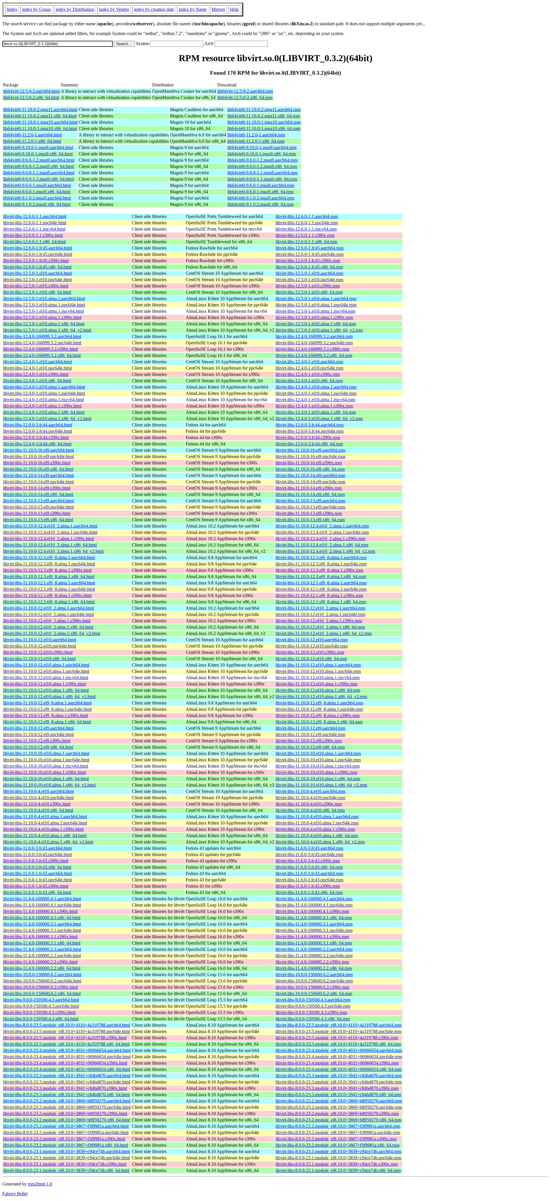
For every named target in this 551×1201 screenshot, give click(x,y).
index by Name (193, 9)
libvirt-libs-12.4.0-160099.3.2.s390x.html (40, 349)
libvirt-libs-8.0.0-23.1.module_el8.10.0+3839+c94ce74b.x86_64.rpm (338, 1170)
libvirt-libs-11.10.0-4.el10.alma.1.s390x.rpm (315, 829)
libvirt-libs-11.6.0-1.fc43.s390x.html (35, 886)
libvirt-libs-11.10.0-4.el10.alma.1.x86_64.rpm (317, 835)
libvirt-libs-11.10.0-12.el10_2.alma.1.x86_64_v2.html (51, 633)
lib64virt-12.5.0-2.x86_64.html (31, 97)
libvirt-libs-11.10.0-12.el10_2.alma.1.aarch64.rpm (320, 608)
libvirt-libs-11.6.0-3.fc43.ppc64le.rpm (309, 854)
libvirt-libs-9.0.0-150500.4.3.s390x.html (39, 1012)
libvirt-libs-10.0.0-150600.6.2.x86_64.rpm (314, 993)
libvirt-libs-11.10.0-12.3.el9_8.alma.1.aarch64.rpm (321, 557)
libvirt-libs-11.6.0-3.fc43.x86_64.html (37, 867)
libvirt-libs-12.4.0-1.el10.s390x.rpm (308, 374)
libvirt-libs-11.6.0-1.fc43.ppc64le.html (37, 879)
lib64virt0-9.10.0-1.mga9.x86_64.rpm (261, 153)
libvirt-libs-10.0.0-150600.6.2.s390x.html (40, 987)
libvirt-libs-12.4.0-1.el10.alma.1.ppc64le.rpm (316, 393)
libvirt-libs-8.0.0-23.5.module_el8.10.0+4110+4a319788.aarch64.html (66, 1025)
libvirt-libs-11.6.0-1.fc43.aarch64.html (37, 873)
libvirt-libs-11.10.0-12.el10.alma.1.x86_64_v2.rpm (321, 696)
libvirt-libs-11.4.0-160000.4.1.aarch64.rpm (314, 898)
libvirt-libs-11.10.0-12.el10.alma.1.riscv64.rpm (318, 677)
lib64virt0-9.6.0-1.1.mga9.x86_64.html (38, 179)
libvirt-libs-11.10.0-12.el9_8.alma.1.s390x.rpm (318, 715)
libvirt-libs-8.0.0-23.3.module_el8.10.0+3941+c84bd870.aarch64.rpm (339, 1075)
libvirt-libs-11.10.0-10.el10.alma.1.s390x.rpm (316, 772)
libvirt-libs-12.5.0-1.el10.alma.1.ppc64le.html (44, 304)
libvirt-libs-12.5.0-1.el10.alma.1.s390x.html (42, 317)
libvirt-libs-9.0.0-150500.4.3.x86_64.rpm (313, 1018)
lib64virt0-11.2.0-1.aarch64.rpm (256, 134)
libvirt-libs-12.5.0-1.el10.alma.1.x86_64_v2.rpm (319, 330)
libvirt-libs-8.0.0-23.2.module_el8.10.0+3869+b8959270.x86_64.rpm (338, 1119)
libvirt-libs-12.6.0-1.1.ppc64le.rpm (307, 222)
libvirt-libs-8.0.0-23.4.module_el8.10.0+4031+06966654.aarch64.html (67, 1050)
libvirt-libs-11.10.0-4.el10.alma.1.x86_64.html (44, 835)
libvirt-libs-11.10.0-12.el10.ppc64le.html (39, 646)
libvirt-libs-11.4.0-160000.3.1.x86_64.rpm (314, 943)
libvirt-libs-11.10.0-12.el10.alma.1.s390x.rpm (316, 683)
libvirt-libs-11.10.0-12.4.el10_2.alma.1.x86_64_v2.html (53, 551)
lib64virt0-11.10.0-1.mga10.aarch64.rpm (264, 122)
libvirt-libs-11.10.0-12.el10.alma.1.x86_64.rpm (318, 690)
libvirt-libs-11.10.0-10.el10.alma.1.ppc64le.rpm (318, 759)
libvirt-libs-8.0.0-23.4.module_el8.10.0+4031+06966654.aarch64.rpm (339, 1050)
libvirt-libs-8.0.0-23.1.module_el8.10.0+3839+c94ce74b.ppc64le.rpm (338, 1157)
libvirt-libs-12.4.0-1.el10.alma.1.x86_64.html (43, 412)
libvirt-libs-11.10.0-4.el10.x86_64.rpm (310, 810)
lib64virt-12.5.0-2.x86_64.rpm (244, 97)
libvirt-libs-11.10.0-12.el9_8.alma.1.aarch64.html (47, 702)
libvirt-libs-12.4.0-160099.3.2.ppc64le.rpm (314, 342)
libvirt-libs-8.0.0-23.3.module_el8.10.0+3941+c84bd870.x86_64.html (66, 1094)
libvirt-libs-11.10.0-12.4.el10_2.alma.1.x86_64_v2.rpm (325, 551)
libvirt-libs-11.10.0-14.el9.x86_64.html (38, 494)
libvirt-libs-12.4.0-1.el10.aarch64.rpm (309, 361)
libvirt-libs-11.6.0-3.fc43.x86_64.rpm (309, 867)
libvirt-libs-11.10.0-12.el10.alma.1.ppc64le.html (46, 671)
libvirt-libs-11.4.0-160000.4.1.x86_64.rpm (314, 917)
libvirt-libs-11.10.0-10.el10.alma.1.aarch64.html (46, 753)
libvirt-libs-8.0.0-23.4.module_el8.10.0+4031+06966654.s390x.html (65, 1063)
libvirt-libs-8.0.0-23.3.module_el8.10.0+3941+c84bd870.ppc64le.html (66, 1082)
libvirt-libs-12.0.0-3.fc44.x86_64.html (37, 443)
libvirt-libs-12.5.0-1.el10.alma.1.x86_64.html (43, 323)
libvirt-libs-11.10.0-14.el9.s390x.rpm (309, 488)
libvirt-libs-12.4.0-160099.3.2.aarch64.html (42, 336)
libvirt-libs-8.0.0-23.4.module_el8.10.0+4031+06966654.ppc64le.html (67, 1056)
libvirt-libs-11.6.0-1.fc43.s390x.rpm (308, 886)
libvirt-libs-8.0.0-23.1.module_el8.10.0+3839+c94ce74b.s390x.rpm (337, 1164)
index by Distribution (75, 9)
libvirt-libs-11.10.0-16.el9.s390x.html (36, 462)
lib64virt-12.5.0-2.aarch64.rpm (245, 91)
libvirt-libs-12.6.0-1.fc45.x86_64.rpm (309, 266)
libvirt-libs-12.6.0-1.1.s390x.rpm (305, 235)
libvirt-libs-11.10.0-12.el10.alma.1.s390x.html (44, 683)
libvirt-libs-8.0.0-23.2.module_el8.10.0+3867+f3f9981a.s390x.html (64, 1138)
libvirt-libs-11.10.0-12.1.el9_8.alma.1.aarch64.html (49, 582)
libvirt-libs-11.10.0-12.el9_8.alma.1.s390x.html (45, 715)
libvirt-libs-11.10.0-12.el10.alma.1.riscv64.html (45, 677)
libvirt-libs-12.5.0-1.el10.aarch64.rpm (309, 273)
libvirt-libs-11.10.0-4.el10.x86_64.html (38, 810)
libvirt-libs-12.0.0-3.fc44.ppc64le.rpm (310, 431)
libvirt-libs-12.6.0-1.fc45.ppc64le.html (37, 254)
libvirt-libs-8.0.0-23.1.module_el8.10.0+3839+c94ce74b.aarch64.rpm (338, 1151)
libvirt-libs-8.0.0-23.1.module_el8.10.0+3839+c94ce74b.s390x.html (64, 1164)
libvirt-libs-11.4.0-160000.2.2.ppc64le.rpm (314, 955)
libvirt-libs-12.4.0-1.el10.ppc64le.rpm (309, 368)
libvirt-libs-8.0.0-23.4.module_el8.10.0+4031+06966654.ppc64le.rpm (339, 1056)
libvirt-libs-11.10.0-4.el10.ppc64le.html (38, 797)
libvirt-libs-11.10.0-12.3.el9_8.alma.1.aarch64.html (49, 557)
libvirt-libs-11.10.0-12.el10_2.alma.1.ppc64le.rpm (320, 614)
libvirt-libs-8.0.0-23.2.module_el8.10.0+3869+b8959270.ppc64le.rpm (339, 1107)
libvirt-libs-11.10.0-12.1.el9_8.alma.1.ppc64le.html (49, 589)
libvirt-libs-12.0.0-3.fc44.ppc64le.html (37, 431)
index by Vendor (114, 9)
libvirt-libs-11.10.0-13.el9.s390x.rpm (309, 513)
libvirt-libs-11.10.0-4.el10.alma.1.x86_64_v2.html (48, 841)
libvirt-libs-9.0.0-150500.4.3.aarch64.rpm (313, 999)
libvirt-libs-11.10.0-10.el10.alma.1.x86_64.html (46, 778)
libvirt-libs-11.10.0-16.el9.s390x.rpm (309, 462)
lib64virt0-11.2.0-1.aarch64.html (32, 134)
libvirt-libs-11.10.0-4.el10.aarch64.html (38, 791)
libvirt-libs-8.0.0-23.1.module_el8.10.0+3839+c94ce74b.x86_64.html (66, 1170)
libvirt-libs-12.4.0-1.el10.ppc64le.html (37, 368)
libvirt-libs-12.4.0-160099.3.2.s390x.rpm (312, 349)
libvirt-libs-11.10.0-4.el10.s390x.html (36, 804)
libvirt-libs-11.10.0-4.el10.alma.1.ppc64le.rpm (317, 822)
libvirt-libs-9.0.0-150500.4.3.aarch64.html (41, 999)
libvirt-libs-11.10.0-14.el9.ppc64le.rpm (310, 481)
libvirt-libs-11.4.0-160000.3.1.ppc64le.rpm (314, 930)
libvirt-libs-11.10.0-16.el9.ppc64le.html (38, 456)
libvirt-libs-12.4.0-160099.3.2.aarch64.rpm (314, 336)
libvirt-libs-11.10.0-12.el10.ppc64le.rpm (312, 646)
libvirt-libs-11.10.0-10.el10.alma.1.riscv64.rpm (318, 766)
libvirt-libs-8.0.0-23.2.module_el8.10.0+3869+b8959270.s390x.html (65, 1113)
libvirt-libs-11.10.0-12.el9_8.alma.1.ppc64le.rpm (319, 709)
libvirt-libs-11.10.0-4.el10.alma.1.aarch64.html (45, 816)
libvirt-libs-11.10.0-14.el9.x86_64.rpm (310, 494)
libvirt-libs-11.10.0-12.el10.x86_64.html (39, 658)
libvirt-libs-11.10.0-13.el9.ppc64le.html (38, 507)
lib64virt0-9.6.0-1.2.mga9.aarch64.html (38, 160)
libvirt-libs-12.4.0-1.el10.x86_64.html (37, 380)
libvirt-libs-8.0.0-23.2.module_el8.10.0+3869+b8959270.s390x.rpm (337, 1113)
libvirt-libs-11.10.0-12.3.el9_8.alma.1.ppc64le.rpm (321, 563)
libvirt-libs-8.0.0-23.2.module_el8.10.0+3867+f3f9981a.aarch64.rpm (338, 1126)
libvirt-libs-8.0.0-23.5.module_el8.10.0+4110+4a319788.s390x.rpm (337, 1037)
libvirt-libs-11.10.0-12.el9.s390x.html (36, 740)
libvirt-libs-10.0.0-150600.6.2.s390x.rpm (312, 987)
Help (234, 9)
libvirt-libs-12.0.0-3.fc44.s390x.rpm (308, 437)
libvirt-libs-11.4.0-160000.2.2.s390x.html (40, 961)
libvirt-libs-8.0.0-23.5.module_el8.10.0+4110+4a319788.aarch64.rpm (338, 1025)
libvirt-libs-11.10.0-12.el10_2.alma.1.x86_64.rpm (320, 627)
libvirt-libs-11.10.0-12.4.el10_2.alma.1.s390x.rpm (320, 538)
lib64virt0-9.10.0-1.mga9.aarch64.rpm (261, 147)
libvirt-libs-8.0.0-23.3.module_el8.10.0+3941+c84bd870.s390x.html (65, 1088)
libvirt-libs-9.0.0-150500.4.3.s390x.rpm (311, 1012)
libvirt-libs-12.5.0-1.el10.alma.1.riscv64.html (43, 311)
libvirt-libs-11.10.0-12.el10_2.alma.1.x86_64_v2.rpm (324, 633)
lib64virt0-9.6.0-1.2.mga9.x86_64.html (38, 166)
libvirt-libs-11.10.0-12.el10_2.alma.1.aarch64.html (48, 608)
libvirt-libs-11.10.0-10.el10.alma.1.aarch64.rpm (318, 753)
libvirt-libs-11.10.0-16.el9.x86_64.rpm (310, 469)
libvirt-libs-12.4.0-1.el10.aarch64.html (37, 361)
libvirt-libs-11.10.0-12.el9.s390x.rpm (309, 740)
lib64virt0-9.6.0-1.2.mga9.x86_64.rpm (262, 166)
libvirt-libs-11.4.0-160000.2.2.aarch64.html (42, 949)
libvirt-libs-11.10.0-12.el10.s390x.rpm (310, 652)
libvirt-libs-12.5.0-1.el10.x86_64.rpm (309, 292)
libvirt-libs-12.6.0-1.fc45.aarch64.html (37, 248)
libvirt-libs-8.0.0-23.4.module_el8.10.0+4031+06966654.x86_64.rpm (338, 1069)
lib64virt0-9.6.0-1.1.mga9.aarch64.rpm (262, 172)
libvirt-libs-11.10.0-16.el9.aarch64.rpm (310, 450)
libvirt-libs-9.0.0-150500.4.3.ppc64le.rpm (313, 1006)
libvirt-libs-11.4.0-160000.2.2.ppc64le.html (42, 955)
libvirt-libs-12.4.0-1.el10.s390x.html (35, 374)
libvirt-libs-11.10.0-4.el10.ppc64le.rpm (310, 797)
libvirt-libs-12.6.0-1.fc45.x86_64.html (37, 266)
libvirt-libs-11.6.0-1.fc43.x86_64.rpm (309, 892)
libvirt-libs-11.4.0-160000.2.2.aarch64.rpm (314, 949)
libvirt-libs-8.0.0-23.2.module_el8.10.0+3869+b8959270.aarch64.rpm (339, 1100)
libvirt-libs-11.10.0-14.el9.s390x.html (36, 488)
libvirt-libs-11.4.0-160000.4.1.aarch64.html (42, 898)
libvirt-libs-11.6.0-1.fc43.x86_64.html (37, 892)
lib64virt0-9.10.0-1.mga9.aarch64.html (38, 147)
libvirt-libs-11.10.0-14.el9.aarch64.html (38, 475)
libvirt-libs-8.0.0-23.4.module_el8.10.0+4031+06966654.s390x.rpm (337, 1063)
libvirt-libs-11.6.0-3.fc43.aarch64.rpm (309, 848)
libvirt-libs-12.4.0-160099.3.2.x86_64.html (42, 355)
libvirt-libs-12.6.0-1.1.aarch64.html (34, 216)
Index (12, 9)
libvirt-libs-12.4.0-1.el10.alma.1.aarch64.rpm (316, 387)
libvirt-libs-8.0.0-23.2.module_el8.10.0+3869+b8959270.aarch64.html (67, 1100)
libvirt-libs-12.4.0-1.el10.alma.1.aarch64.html (44, 387)
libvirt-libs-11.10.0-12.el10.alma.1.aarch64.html (46, 665)
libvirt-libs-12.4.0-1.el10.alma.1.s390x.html (42, 405)
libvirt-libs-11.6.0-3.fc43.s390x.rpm (308, 860)
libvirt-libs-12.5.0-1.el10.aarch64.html (37, 273)
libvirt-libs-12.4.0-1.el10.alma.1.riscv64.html (43, 399)
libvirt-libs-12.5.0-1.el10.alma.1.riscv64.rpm (315, 311)
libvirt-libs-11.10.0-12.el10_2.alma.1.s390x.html (46, 620)
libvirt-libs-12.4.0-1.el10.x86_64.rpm (309, 380)
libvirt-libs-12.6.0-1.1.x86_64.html (34, 241)
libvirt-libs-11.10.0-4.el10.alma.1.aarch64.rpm (317, 816)
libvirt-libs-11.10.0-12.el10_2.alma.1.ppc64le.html (48, 614)
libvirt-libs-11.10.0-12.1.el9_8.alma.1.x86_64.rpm (321, 601)
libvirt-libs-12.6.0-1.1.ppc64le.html (34, 222)
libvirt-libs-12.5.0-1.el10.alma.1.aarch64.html (44, 298)
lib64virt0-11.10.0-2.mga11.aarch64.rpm (263, 109)
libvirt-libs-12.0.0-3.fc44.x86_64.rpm (309, 443)
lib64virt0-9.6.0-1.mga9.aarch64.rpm (260, 185)
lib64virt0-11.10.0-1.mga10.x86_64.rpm (263, 128)
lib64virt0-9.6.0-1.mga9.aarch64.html (37, 185)
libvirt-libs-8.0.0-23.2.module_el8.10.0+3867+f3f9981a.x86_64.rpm (337, 1145)
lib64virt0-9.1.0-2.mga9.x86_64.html (36, 204)
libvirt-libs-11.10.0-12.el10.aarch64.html (39, 639)
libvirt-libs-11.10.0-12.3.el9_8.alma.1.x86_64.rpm (321, 576)
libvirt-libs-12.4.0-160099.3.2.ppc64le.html (42, 342)
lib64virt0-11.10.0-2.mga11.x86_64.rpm (263, 115)
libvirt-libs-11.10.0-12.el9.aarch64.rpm (310, 728)
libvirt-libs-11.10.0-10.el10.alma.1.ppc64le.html (46, 759)
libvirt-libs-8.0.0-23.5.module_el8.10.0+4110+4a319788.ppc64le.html (66, 1031)
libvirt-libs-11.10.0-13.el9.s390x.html (36, 513)
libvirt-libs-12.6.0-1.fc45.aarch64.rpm (310, 248)
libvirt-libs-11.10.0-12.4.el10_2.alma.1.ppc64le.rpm (322, 532)
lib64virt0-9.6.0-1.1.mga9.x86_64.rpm (262, 179)
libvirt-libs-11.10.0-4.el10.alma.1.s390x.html (43, 829)
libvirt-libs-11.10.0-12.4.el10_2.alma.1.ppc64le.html (50, 532)
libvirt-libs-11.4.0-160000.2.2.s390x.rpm (312, 961)
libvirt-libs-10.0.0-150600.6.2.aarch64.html (42, 974)
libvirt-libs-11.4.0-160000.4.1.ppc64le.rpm (314, 905)
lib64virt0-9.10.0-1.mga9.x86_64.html (38, 153)
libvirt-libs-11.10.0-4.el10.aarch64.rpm (310, 791)
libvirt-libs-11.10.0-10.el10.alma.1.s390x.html (44, 772)
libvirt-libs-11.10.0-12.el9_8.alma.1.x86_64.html (47, 721)
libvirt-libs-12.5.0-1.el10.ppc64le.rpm (309, 279)
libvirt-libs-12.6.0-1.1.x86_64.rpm (306, 241)
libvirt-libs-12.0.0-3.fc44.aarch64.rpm (310, 424)
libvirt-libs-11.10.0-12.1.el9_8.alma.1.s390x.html (47, 595)
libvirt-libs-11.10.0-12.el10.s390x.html (38, 652)
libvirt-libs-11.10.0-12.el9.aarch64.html (38, 728)
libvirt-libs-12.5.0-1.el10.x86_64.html (37, 292)
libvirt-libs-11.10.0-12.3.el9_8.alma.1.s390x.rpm (319, 570)
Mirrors (218, 9)
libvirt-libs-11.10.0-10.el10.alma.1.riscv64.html (45, 766)
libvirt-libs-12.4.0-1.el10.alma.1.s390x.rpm (314, 405)
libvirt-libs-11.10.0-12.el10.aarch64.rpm (312, 639)
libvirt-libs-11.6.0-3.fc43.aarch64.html (37, 848)
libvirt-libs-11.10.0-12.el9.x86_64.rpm (310, 747)
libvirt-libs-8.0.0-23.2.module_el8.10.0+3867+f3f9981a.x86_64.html (65, 1145)
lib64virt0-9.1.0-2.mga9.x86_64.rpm (260, 204)
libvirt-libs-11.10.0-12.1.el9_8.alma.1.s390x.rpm (319, 595)
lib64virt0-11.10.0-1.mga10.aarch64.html (40, 122)
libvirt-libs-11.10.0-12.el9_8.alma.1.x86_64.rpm (319, 721)
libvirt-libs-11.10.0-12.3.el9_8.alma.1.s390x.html (47, 570)
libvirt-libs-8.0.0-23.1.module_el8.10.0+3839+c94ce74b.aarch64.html (66, 1151)
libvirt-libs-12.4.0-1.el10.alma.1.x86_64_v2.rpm (319, 418)
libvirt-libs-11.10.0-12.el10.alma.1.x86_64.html (46, 690)
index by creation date (154, 9)
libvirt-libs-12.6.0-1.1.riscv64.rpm (306, 229)
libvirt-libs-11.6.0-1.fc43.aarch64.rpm (309, 873)
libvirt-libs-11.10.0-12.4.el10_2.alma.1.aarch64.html (50, 526)
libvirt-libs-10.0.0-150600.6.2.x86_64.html (42, 993)
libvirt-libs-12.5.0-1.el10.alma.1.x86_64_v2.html (47, 330)
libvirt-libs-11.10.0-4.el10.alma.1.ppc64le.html (45, 822)
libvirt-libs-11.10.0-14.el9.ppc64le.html (38, 481)
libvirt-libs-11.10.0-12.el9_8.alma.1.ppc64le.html (47, 709)
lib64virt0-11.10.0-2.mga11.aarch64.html (40, 109)
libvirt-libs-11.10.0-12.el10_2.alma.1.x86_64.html (48, 627)
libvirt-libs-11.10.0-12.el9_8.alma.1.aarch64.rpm (319, 702)
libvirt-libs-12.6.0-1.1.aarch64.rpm (307, 216)
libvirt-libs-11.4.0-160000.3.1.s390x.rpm (312, 936)
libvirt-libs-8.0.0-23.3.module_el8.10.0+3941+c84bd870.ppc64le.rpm (339, 1082)
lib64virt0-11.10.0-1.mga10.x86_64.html (40, 128)
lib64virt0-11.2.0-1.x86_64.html (32, 141)
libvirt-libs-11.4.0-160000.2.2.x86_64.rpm (314, 968)
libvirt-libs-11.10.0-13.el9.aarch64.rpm (310, 500)
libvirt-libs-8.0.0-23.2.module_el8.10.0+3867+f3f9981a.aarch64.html (66, 1126)
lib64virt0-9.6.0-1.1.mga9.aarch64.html (38, 172)
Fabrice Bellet (15, 1193)
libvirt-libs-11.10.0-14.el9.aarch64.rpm (310, 475)
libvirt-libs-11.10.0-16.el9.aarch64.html (38, 450)
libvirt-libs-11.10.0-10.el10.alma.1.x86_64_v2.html (49, 785)
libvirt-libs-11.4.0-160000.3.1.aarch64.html (42, 924)
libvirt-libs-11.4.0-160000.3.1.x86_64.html (41, 943)
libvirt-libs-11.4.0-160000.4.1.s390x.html (40, 911)
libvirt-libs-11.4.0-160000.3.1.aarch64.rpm (314, 924)
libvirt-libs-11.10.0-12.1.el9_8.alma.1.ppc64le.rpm (321, 589)
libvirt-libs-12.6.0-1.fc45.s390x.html (36, 260)
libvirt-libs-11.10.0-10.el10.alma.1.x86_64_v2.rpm (321, 785)
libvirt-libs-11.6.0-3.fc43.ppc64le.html (37, 854)
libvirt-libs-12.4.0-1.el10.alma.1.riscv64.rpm (315, 399)
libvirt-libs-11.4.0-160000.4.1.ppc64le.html (42, 905)
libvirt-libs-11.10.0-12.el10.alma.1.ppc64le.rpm (318, 671)
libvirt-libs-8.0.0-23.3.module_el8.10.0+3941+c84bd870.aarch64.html (66, 1075)
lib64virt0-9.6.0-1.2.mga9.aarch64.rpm (262, 160)
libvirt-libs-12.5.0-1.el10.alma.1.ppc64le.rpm (316, 304)
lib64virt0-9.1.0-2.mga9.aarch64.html (37, 198)
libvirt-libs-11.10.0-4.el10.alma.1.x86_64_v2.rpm (320, 841)
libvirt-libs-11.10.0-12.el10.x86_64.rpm (311, 658)
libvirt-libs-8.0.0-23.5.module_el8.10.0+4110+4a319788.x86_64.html (66, 1044)
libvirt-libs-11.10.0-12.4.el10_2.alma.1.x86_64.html (50, 544)
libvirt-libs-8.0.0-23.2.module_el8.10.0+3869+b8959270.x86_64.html (66, 1119)
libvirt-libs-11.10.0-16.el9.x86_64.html (38, 469)
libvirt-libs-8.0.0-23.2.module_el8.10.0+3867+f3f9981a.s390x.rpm (336, 1138)
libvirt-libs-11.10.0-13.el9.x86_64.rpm (310, 519)
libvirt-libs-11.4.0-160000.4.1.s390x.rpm (312, 911)
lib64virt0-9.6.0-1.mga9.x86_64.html (36, 191)
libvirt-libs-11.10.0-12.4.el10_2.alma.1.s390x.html (48, 538)
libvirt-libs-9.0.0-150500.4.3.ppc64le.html (41, 1006)
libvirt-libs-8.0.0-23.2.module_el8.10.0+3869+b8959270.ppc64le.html (67, 1107)
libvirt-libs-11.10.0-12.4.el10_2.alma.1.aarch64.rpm (322, 526)
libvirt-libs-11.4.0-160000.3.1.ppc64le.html (42, 930)
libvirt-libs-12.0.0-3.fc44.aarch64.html (37, 424)
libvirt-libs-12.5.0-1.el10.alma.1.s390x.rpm (314, 317)
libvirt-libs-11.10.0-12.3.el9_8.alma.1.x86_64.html (48, 576)
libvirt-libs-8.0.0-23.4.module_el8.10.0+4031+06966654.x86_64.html (66, 1069)
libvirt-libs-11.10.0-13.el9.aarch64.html (38, 500)
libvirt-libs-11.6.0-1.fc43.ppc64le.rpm (309, 879)
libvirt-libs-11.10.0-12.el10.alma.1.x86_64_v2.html (49, 696)
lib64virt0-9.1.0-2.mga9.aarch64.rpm (260, 198)
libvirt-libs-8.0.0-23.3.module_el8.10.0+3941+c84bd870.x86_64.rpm (338, 1094)
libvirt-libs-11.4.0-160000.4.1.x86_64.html (41, 917)
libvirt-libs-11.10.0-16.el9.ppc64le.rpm (310, 456)
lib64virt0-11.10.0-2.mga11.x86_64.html (40, 115)
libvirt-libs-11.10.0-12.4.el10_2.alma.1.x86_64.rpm (322, 544)
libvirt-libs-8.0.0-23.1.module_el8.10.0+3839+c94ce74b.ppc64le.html (66, 1157)
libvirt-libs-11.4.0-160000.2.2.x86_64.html (41, 968)
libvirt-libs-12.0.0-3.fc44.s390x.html (36, 437)
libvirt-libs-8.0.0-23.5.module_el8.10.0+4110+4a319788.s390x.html (65, 1037)
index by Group (36, 9)
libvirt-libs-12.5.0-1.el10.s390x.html (35, 285)
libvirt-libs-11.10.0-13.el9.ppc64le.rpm (310, 507)
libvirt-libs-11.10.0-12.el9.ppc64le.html (38, 734)
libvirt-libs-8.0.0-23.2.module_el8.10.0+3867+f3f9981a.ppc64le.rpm (338, 1132)
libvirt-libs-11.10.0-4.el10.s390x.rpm (309, 804)
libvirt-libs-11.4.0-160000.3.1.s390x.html (40, 936)
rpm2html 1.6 (40, 1183)
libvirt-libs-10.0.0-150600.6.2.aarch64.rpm (314, 974)
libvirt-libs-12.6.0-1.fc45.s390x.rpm (308, 260)
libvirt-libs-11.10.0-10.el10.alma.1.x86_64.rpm (318, 778)
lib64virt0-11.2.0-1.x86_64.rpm (255, 141)
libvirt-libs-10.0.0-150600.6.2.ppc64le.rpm (314, 980)
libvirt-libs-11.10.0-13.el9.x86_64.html (38, 519)
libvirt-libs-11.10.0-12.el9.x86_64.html (38, 747)
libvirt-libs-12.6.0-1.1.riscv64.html (34, 229)
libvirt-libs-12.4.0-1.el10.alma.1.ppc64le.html (44, 393)
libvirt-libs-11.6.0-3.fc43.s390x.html (35, 860)
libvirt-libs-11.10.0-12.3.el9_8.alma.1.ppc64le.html (49, 563)
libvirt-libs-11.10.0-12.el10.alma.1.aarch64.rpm (318, 665)
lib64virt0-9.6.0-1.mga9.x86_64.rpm (260, 191)
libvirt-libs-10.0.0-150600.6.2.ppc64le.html (42, 980)
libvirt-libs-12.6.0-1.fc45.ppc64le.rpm (310, 254)
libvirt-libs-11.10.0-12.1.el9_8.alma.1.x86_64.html (48, 601)
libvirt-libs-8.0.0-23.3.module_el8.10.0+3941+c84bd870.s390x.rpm (337, 1088)
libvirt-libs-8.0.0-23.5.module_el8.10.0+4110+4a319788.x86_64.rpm (338, 1044)
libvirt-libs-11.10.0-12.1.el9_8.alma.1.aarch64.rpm (321, 582)
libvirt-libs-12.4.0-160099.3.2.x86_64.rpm (314, 355)
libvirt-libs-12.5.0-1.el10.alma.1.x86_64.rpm (316, 323)
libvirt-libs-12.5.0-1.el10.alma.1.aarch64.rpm (316, 298)
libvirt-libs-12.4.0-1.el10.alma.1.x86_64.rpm (316, 412)
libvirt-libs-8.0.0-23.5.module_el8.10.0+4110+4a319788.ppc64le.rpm (338, 1031)
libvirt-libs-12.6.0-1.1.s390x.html (33, 235)
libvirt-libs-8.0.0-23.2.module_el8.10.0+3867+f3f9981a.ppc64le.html (66, 1132)
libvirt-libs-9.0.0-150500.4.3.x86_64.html (40, 1018)
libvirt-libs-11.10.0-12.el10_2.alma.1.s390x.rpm (319, 620)
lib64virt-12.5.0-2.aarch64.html (31, 91)
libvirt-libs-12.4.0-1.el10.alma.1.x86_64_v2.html (47, 418)
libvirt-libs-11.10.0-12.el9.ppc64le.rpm (310, 734)
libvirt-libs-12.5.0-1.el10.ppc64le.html (37, 279)
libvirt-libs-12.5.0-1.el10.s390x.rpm (308, 285)
